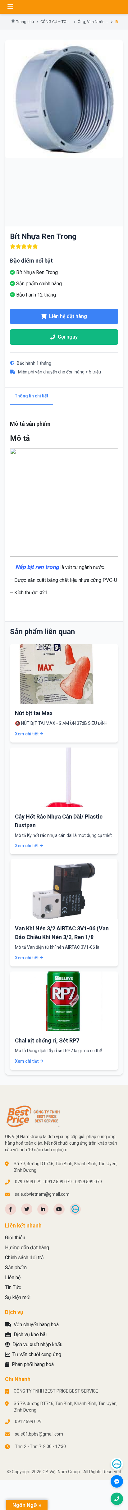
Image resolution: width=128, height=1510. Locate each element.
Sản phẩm (16, 1267)
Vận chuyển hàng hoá (36, 1324)
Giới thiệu (15, 1238)
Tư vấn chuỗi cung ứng (36, 1354)
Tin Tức (13, 1287)
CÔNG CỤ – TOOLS (55, 21)
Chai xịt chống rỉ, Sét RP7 (47, 1040)
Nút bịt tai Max (34, 713)
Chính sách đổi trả (24, 1258)
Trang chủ (25, 21)
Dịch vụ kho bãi (30, 1334)
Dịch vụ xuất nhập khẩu (37, 1344)
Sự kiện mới (17, 1297)
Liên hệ (13, 1277)
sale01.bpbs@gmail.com (39, 1434)
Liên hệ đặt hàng (68, 316)
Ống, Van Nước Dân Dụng (93, 21)
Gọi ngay (68, 337)
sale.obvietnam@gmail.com (42, 1194)
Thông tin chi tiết (31, 395)
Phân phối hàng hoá (33, 1364)
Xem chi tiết (27, 733)
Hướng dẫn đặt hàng (27, 1248)
